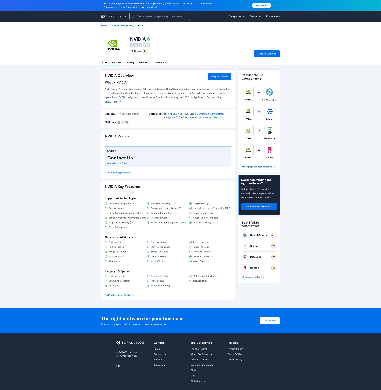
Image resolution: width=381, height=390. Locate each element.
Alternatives (160, 62)
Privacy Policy (235, 348)
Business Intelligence (201, 364)
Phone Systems (198, 348)
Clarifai (254, 246)
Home (156, 348)
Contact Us (159, 354)
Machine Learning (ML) (175, 113)
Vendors (158, 359)
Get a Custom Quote (117, 163)
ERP (192, 375)
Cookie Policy (235, 359)
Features (144, 62)
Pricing (130, 62)
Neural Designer (259, 235)
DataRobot (256, 256)
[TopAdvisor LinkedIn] (118, 365)
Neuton (254, 267)
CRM (193, 370)
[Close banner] (274, 5)
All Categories (198, 381)
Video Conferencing (201, 354)
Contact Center (199, 359)
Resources (159, 364)
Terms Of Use (235, 354)
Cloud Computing (199, 113)
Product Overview (111, 62)
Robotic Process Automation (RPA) (199, 117)
